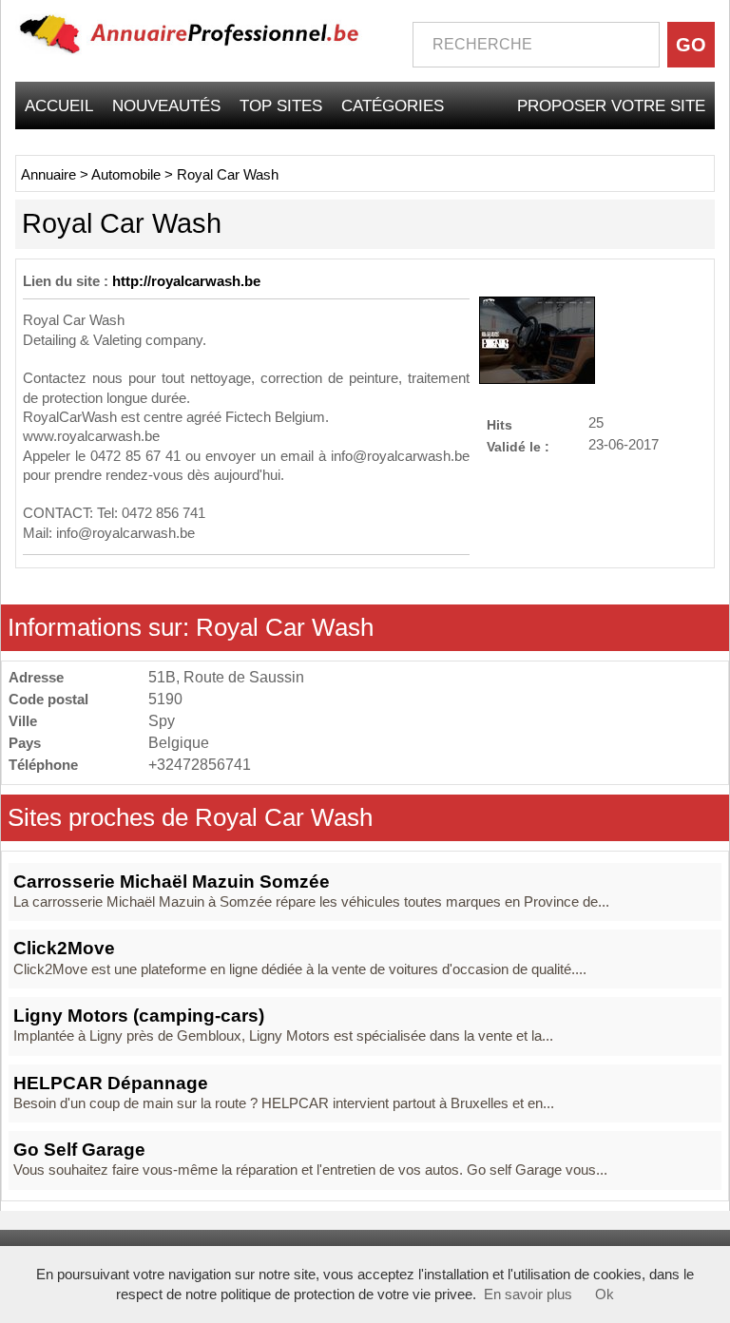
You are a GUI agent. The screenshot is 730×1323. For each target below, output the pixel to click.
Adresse (36, 677)
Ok (604, 1294)
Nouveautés (166, 105)
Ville (23, 721)
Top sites (281, 105)
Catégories (392, 105)
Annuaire (48, 174)
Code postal (48, 699)
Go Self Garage (79, 1150)
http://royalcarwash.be (186, 281)
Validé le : (518, 446)
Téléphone (43, 764)
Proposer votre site (611, 105)
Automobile (126, 174)
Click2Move (64, 948)
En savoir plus (528, 1294)
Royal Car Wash (228, 174)
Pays (25, 743)
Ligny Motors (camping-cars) (138, 1016)
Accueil (59, 105)
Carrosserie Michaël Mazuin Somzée (171, 882)
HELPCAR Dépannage (110, 1083)
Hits (499, 424)
